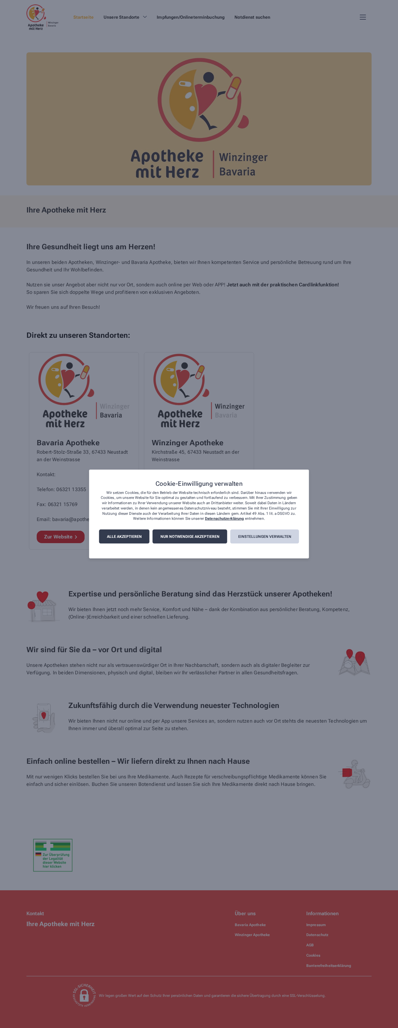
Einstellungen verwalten (264, 536)
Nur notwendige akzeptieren (190, 536)
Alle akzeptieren (124, 536)
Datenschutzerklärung (224, 519)
